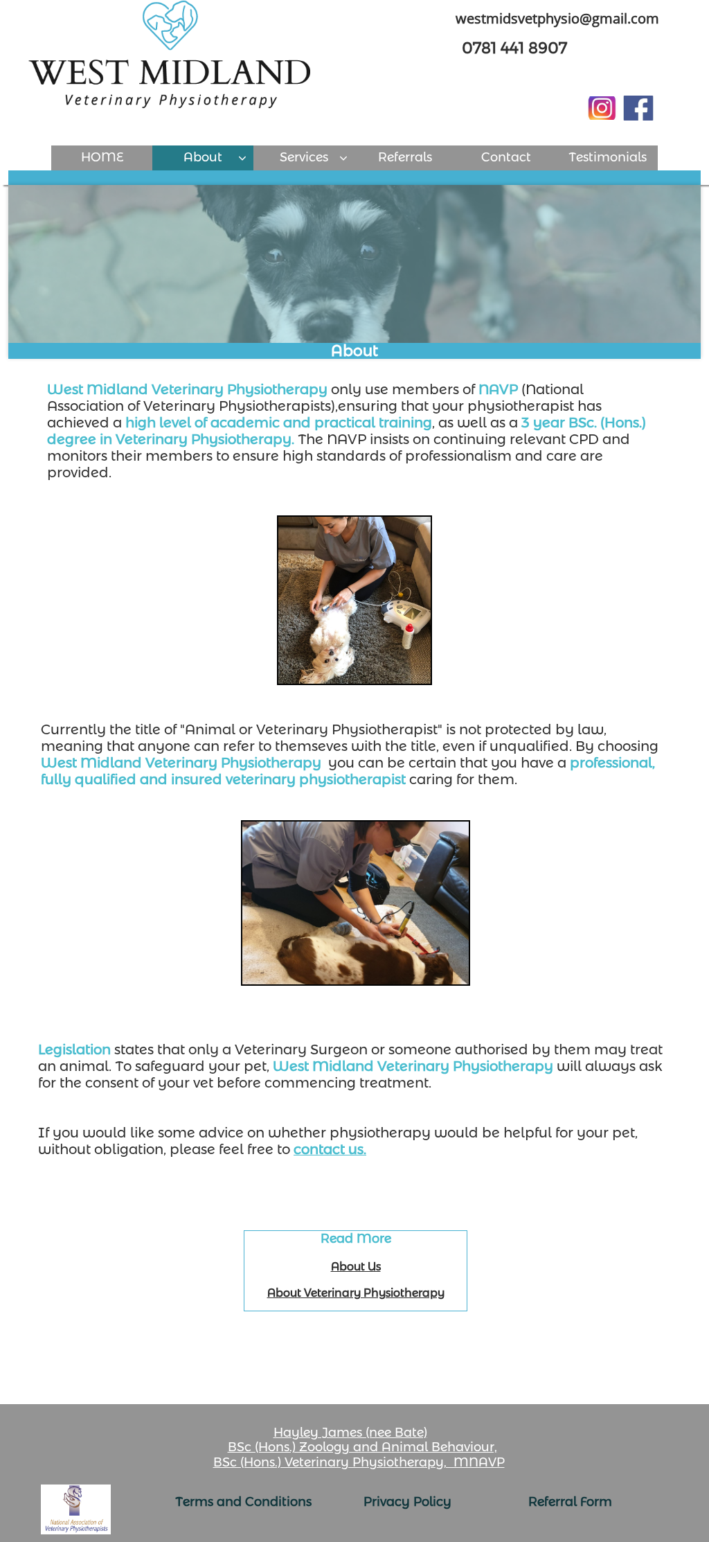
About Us (356, 1266)
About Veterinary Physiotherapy (356, 1293)
